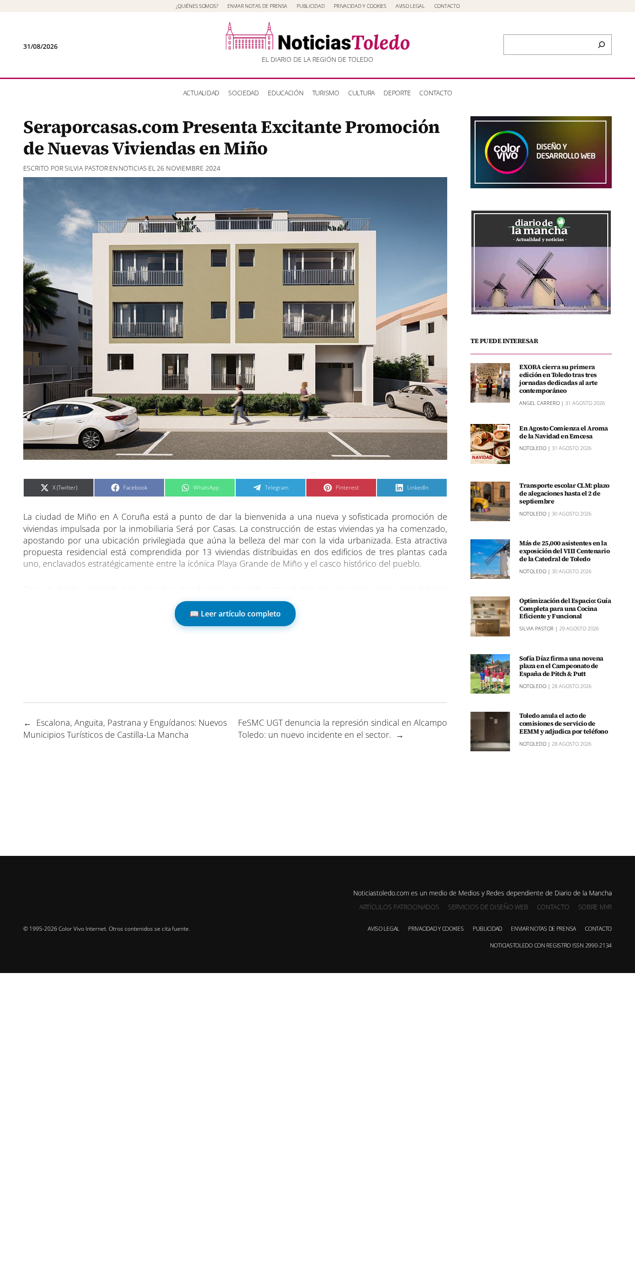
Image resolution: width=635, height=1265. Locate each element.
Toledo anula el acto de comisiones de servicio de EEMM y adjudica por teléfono (563, 723)
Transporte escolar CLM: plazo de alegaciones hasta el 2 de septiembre (564, 493)
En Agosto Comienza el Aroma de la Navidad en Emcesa (563, 432)
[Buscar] (601, 45)
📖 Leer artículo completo (235, 614)
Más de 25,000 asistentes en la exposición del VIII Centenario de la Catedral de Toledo (564, 551)
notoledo (532, 447)
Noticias (133, 168)
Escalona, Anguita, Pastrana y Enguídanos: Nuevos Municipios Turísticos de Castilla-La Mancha (125, 728)
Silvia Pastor (86, 168)
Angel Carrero (539, 402)
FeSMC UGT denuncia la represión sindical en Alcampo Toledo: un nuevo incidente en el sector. (342, 728)
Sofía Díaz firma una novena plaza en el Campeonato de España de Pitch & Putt (561, 665)
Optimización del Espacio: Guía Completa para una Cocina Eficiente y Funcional (565, 608)
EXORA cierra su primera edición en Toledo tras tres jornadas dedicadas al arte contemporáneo (558, 378)
